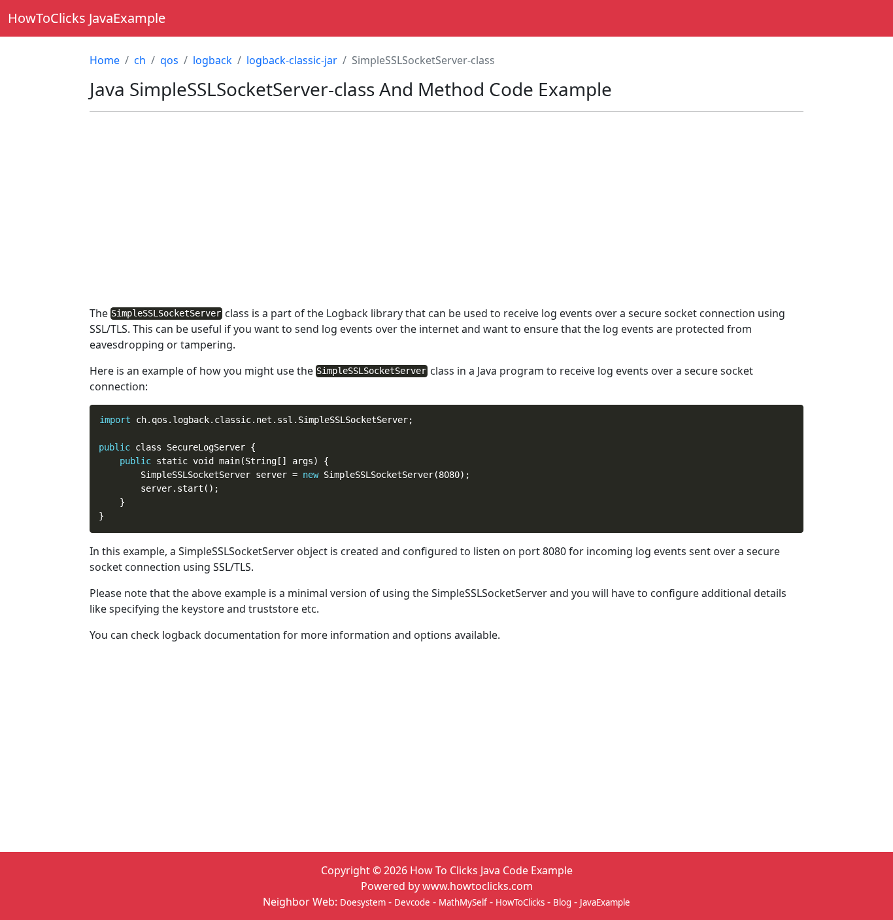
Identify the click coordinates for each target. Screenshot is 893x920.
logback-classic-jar (291, 60)
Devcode (412, 902)
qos (169, 60)
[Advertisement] (446, 213)
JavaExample (605, 902)
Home (105, 60)
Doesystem (363, 902)
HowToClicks (520, 902)
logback (212, 60)
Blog (562, 902)
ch (140, 60)
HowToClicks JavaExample (86, 18)
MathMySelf (463, 902)
